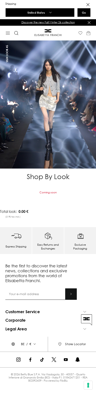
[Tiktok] (42, 360)
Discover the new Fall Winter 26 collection (48, 22)
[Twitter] (54, 360)
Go (84, 12)
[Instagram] (18, 360)
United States (36, 12)
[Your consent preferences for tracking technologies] (88, 385)
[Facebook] (30, 360)
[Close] (88, 4)
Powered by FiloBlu (56, 380)
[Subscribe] (71, 294)
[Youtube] (66, 360)
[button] (48, 22)
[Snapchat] (77, 360)
